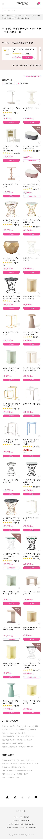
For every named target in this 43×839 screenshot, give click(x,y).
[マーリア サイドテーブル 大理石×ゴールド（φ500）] (31, 209)
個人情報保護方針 (30, 824)
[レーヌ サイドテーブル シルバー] (31, 507)
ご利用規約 (16, 820)
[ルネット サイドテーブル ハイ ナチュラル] (31, 285)
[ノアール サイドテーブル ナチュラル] (31, 581)
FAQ (21, 817)
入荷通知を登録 (32, 160)
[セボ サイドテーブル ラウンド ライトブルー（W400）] (31, 429)
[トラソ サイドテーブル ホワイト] (31, 247)
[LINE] (35, 797)
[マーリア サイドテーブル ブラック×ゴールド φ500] (11, 507)
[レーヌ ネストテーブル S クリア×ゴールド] (11, 393)
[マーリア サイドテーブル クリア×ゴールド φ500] (11, 209)
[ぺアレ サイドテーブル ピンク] (11, 173)
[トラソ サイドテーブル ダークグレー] (11, 469)
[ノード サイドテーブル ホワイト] (31, 97)
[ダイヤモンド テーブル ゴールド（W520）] (11, 247)
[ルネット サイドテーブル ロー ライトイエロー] (31, 690)
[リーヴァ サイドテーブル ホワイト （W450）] (31, 357)
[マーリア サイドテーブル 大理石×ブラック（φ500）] (31, 469)
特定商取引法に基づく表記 (15, 824)
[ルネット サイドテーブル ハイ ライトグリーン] (11, 357)
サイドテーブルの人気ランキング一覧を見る (27, 65)
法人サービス (23, 827)
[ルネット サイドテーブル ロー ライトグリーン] (11, 581)
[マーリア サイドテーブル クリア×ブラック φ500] (31, 543)
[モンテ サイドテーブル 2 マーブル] (11, 97)
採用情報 (15, 827)
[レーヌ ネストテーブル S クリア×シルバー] (11, 429)
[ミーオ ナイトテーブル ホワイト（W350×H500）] (11, 135)
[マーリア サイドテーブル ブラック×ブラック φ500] (11, 285)
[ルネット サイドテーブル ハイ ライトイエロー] (11, 652)
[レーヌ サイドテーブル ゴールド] (11, 321)
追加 (29, 57)
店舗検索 (26, 817)
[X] (22, 797)
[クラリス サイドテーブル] (31, 393)
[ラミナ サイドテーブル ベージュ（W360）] (31, 321)
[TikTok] (7, 797)
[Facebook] (28, 797)
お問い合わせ (32, 827)
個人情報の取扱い (25, 820)
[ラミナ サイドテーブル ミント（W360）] (11, 690)
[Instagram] (15, 797)
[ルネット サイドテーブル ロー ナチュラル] (31, 616)
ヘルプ (16, 817)
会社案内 (9, 827)
